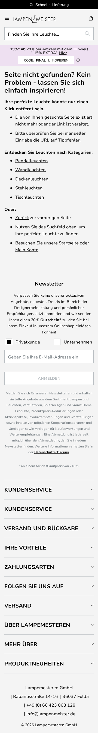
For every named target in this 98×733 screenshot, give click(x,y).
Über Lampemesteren (37, 624)
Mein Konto (26, 249)
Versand (18, 605)
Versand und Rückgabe (41, 528)
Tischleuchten (29, 197)
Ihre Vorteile (25, 547)
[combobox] (49, 33)
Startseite (69, 243)
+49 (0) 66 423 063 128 (50, 705)
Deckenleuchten (31, 179)
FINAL (46, 60)
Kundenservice (28, 489)
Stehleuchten (29, 188)
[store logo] (37, 18)
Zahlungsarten (29, 567)
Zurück (22, 217)
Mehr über (20, 644)
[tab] (49, 489)
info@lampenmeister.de (50, 713)
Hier (63, 52)
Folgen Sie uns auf (33, 586)
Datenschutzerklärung (51, 452)
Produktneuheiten (34, 663)
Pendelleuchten (31, 160)
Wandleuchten (30, 169)
